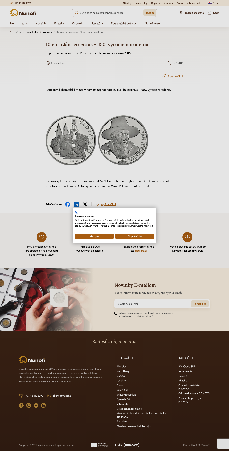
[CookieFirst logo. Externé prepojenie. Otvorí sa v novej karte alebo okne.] (76, 212)
